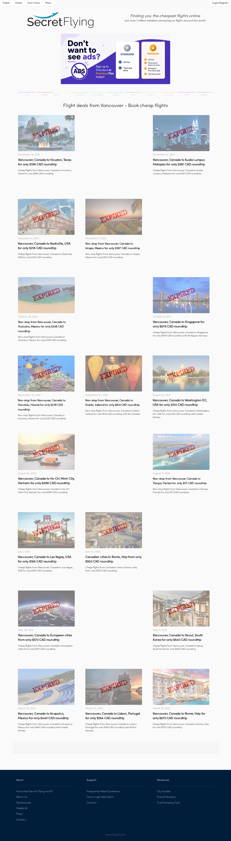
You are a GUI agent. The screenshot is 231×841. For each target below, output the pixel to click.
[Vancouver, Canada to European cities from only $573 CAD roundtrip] (46, 608)
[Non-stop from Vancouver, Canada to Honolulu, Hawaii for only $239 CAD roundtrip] (46, 373)
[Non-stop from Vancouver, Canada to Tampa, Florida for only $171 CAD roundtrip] (181, 452)
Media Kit (22, 808)
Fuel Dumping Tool (168, 803)
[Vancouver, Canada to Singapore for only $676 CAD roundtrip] (181, 295)
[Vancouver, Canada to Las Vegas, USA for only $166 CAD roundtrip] (46, 530)
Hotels (18, 3)
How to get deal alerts (100, 797)
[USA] (27, 93)
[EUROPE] (116, 93)
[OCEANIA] (203, 93)
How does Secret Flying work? (34, 791)
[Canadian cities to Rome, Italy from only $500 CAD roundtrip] (113, 530)
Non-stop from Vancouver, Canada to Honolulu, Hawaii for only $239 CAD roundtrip (42, 405)
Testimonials (23, 803)
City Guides (164, 791)
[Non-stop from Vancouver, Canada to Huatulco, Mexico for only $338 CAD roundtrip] (46, 295)
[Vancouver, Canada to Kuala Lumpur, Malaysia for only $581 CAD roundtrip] (181, 133)
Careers (21, 819)
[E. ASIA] (186, 93)
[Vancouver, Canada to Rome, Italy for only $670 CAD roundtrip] (181, 687)
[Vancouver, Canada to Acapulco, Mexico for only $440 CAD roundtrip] (46, 687)
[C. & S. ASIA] (169, 93)
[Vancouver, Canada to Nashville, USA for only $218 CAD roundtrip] (46, 217)
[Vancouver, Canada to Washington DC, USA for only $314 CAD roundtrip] (181, 373)
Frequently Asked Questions (103, 791)
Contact (92, 803)
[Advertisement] (113, 140)
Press (19, 814)
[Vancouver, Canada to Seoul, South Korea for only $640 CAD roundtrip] (181, 608)
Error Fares (34, 3)
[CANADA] (45, 93)
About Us (21, 797)
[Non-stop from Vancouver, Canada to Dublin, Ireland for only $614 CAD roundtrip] (113, 373)
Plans (48, 3)
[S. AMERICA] (80, 93)
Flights (6, 3)
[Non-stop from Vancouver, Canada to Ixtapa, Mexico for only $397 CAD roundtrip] (113, 217)
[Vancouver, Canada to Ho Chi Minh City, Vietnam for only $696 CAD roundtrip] (46, 452)
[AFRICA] (151, 93)
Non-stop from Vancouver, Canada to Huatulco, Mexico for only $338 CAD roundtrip (42, 327)
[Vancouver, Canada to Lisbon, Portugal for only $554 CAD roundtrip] (113, 687)
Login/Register (220, 3)
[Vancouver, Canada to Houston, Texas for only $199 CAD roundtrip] (46, 133)
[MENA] (133, 93)
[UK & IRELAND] (98, 93)
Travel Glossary (166, 797)
